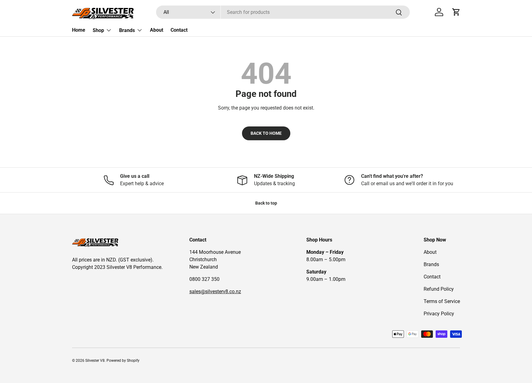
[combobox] (282, 12)
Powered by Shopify (123, 360)
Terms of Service (442, 301)
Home (78, 30)
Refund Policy (439, 289)
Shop (98, 30)
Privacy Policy (439, 314)
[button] (456, 12)
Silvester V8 (95, 360)
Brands (127, 30)
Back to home (266, 133)
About (156, 30)
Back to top (266, 203)
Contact (179, 30)
